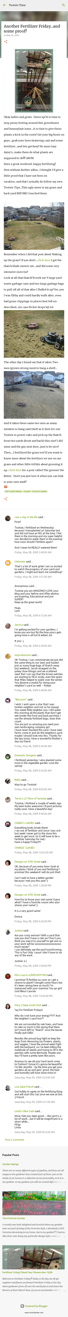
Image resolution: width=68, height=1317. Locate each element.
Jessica (19, 624)
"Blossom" (21, 699)
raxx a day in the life (26, 517)
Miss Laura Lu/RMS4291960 (30, 975)
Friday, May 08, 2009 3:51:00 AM (33, 576)
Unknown (20, 561)
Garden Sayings (10, 1164)
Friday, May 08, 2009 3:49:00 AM (33, 552)
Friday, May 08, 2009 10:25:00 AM (34, 852)
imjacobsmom (23, 655)
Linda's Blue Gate (24, 1111)
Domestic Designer (25, 755)
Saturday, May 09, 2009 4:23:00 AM (35, 1077)
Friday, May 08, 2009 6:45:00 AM (33, 746)
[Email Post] (6, 488)
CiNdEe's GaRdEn (24, 822)
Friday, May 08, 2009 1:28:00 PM (33, 885)
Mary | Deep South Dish (28, 1005)
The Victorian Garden (13, 1218)
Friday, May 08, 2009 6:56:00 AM (33, 770)
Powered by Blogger (36, 1306)
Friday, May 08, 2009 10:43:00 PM (34, 995)
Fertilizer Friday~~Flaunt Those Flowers (26, 491)
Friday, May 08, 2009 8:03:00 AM (33, 789)
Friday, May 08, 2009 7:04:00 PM (33, 965)
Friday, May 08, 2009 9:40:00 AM (33, 813)
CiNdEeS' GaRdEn (25, 847)
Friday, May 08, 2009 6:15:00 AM (33, 615)
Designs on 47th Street (27, 861)
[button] (6, 42)
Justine (19, 930)
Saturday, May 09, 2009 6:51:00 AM (35, 1102)
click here (43, 260)
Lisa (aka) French (24, 1086)
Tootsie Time (17, 5)
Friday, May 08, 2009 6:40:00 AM (33, 690)
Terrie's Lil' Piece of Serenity (30, 798)
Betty (18, 779)
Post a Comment (14, 1139)
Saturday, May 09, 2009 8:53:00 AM (35, 1132)
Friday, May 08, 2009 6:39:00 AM (33, 645)
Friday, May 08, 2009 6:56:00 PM (33, 921)
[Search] (63, 5)
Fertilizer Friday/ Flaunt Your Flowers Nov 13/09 (27, 1272)
